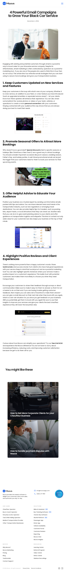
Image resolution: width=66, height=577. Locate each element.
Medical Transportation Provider (13, 520)
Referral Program (39, 550)
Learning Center (39, 547)
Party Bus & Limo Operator (11, 515)
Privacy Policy (26, 568)
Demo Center (38, 555)
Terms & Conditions (36, 568)
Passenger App (38, 520)
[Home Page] (8, 3)
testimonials (8, 267)
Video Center (38, 553)
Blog (4, 555)
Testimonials (7, 558)
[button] (62, 3)
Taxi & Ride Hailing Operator (11, 517)
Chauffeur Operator (9, 509)
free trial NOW (57, 343)
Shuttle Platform (39, 517)
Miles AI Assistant (39, 509)
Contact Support (8, 561)
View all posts (12, 470)
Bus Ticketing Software (41, 512)
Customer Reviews (39, 531)
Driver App (37, 523)
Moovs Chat (37, 537)
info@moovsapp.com (43, 490)
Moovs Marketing (8, 550)
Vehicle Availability (39, 526)
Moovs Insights (38, 539)
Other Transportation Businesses (13, 523)
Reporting (37, 534)
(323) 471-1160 (41, 494)
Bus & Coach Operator (10, 512)
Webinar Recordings (40, 558)
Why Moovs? (7, 547)
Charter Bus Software (40, 515)
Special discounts (34, 150)
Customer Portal (39, 528)
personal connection (33, 103)
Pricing (5, 553)
